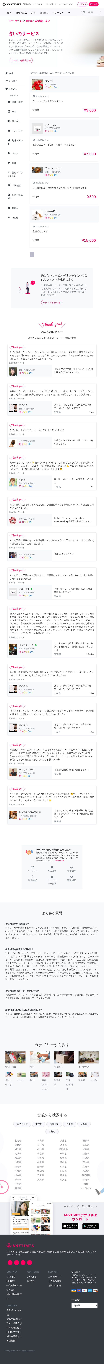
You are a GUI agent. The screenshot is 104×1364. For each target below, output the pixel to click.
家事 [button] (33, 13)
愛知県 (40, 1171)
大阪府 (84, 1124)
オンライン (86, 1188)
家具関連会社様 (14, 1319)
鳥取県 (63, 1153)
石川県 (40, 1145)
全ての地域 (22, 1124)
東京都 (38, 1124)
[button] (32, 869)
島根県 (63, 1158)
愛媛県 (86, 1140)
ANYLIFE (32, 1277)
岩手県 (18, 1149)
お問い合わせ (54, 1285)
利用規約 (10, 1281)
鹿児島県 (86, 1175)
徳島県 (63, 1175)
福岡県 (86, 1149)
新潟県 (18, 1188)
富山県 (40, 1140)
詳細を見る (60, 860)
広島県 (63, 1166)
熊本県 (86, 1162)
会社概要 (10, 1277)
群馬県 (18, 1179)
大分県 (86, 1166)
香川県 (63, 1179)
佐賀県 (86, 1153)
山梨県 (40, 1153)
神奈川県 (54, 1124)
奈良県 (63, 1145)
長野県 (40, 1158)
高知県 (86, 1145)
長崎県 (86, 1158)
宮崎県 (86, 1171)
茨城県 (18, 1171)
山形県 (18, 1162)
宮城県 (18, 1153)
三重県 (40, 1175)
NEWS (30, 1281)
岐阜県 (40, 1162)
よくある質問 (54, 1281)
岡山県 (63, 1162)
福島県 (18, 1166)
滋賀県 (40, 1179)
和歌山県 (63, 1149)
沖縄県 (86, 1179)
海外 (86, 1184)
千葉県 (18, 1184)
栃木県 (18, 1175)
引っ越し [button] (44, 13)
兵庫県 (63, 1140)
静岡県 (40, 1166)
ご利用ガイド (54, 1277)
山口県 (63, 1171)
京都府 (52, 1131)
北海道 (18, 1140)
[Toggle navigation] (100, 4)
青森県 (18, 1145)
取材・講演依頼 (14, 1323)
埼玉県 (69, 1124)
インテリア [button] (58, 13)
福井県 (40, 1149)
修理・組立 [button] (21, 13)
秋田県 (18, 1158)
